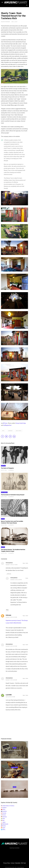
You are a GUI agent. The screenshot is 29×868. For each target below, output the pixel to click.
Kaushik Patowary (5, 21)
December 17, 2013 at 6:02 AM (11, 679)
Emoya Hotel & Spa (21, 423)
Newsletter (17, 863)
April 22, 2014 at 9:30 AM (10, 696)
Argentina (3, 465)
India (3, 818)
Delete (26, 563)
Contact (13, 863)
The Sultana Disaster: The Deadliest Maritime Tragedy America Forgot (13, 550)
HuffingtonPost (7, 425)
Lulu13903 (9, 694)
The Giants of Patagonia (7, 468)
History (2, 518)
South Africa (18, 430)
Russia (4, 825)
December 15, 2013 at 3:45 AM (11, 617)
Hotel (3, 430)
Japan (3, 822)
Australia (4, 811)
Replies (9, 574)
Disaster (3, 547)
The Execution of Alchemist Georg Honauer (12, 494)
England (14, 747)
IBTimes (5, 423)
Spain (3, 827)
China (3, 809)
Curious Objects (14, 767)
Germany (4, 816)
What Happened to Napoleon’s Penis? (14, 769)
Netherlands (5, 824)
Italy (3, 820)
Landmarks (10, 430)
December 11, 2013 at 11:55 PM (11, 564)
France (4, 815)
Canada (4, 813)
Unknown (8, 615)
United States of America (8, 805)
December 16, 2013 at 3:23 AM (11, 646)
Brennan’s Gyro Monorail (14, 750)
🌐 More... (3, 829)
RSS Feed (23, 863)
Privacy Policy (6, 863)
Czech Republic (4, 492)
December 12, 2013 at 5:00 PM (16, 579)
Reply (24, 563)
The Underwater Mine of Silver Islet (14, 789)
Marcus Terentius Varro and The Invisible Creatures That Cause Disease (12, 522)
